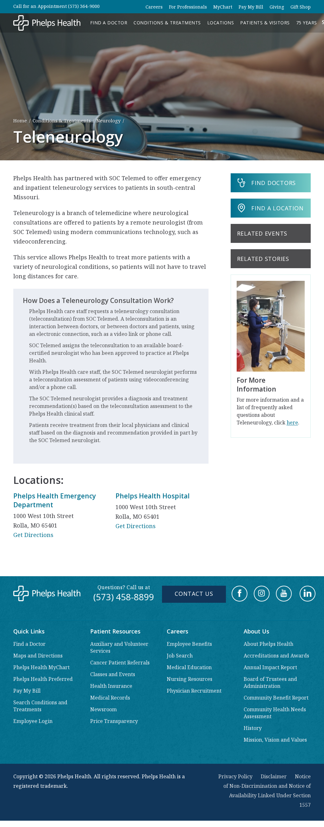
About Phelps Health (268, 643)
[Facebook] (239, 594)
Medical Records (110, 697)
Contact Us (194, 593)
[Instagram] (262, 594)
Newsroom (103, 709)
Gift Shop (300, 7)
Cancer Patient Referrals (120, 662)
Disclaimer (274, 776)
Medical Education (189, 667)
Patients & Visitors (265, 23)
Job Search (180, 655)
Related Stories (263, 258)
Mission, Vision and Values (275, 739)
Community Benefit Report (276, 697)
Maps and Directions (38, 655)
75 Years (306, 23)
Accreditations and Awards (276, 655)
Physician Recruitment (194, 690)
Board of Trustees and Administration (270, 682)
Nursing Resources (189, 679)
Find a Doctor (109, 23)
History (253, 728)
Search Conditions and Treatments (40, 706)
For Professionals (188, 7)
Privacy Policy (235, 776)
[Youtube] (284, 594)
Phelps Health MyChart (41, 667)
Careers (154, 7)
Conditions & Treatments (167, 23)
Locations (220, 23)
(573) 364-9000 (84, 6)
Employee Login (33, 721)
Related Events (262, 233)
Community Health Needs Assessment (275, 713)
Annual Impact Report (270, 667)
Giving (277, 7)
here (292, 422)
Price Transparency (114, 721)
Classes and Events (112, 674)
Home (20, 120)
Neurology (109, 120)
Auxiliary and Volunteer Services (119, 647)
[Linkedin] (307, 594)
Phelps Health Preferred (43, 679)
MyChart (222, 7)
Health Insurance (111, 685)
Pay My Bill (251, 7)
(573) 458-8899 (123, 597)
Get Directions (33, 535)
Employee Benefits (189, 643)
